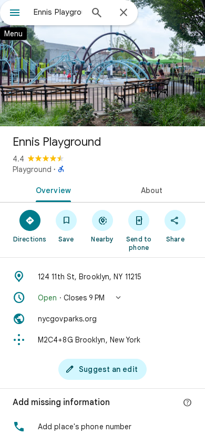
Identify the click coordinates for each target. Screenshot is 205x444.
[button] (102, 297)
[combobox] (58, 12)
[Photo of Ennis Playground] (102, 63)
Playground (32, 169)
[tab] (51, 189)
